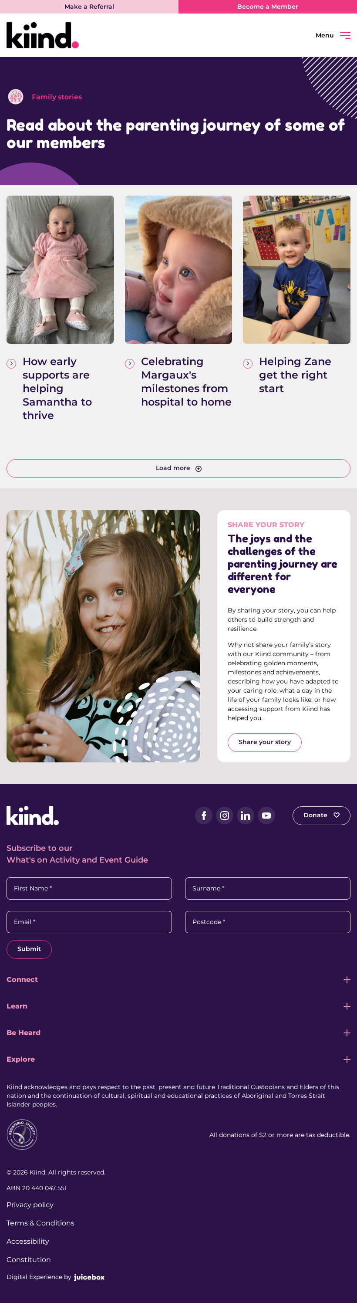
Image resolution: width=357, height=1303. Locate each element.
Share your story (265, 742)
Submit (29, 949)
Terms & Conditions (40, 1223)
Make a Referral (89, 6)
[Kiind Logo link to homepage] (92, 35)
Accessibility (28, 1241)
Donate (316, 815)
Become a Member (267, 6)
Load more (173, 468)
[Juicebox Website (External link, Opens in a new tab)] (89, 1277)
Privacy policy (30, 1205)
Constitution (29, 1260)
